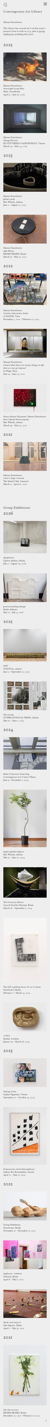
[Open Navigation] (45, 4)
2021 (29, 31)
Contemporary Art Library (22, 11)
